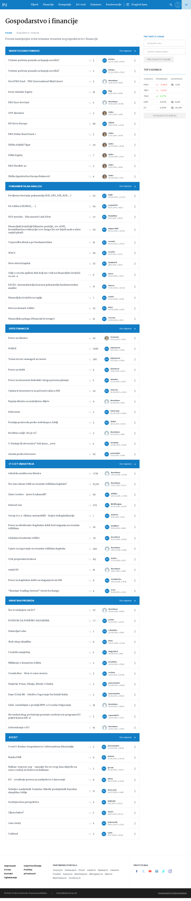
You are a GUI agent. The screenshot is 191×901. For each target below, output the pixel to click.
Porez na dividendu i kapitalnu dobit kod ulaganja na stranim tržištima (44, 527)
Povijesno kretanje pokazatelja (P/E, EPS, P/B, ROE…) (39, 196)
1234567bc (116, 579)
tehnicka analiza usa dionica (24, 473)
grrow (110, 768)
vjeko (111, 112)
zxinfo (111, 297)
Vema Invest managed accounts (27, 359)
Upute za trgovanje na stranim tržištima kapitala (36, 549)
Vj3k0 (113, 421)
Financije (48, 5)
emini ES (13, 570)
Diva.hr (82, 870)
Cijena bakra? (16, 813)
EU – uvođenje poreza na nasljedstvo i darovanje (36, 780)
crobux (111, 672)
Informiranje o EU (19, 728)
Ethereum (14, 412)
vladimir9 (112, 262)
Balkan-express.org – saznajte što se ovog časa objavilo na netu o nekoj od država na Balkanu (42, 768)
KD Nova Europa (17, 124)
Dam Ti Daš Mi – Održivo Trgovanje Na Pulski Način (38, 695)
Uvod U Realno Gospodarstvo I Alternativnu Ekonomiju (41, 747)
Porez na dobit (16, 370)
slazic (110, 812)
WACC (12, 253)
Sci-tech (81, 5)
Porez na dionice (18, 338)
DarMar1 (115, 526)
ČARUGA (111, 801)
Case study (14, 823)
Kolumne (95, 5)
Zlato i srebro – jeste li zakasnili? (27, 494)
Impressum (10, 866)
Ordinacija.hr (71, 870)
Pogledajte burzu (164, 115)
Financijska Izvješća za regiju (25, 298)
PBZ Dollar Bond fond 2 (22, 134)
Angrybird (113, 651)
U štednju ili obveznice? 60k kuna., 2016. (32, 444)
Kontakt (8, 873)
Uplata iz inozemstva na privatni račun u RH (34, 391)
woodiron (115, 537)
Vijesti (34, 5)
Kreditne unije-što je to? (22, 433)
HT (145, 107)
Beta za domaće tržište (21, 308)
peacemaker (114, 683)
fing (110, 91)
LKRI (146, 102)
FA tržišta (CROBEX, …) (22, 206)
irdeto (114, 558)
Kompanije (64, 5)
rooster (111, 318)
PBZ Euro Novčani (18, 102)
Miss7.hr (108, 874)
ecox (113, 590)
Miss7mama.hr (81, 874)
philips (114, 494)
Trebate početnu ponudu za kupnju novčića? (33, 60)
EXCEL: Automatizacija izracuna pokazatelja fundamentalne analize (43, 286)
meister (114, 515)
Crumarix (114, 337)
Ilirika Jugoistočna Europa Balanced (29, 176)
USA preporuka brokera (22, 559)
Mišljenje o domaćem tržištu (24, 663)
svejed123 (113, 205)
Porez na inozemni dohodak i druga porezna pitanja (38, 380)
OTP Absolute (16, 113)
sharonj (114, 390)
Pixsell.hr (57, 874)
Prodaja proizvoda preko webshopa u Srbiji (33, 422)
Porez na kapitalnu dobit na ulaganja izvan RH (35, 580)
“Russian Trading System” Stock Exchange (33, 591)
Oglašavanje (10, 877)
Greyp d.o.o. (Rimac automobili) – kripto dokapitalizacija (41, 516)
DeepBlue (112, 216)
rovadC (111, 241)
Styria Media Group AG (66, 893)
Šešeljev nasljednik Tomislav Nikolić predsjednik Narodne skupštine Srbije (42, 790)
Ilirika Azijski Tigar (19, 145)
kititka (111, 59)
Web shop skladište (19, 642)
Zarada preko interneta (22, 454)
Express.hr (68, 874)
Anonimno (113, 80)
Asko (110, 307)
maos (110, 274)
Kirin (110, 641)
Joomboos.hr (75, 878)
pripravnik (112, 822)
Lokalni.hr (91, 870)
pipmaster (115, 348)
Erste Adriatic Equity (20, 92)
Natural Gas (15, 505)
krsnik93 (112, 662)
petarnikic (115, 453)
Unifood (13, 834)
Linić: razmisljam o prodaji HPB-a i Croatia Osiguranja (39, 705)
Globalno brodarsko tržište (24, 538)
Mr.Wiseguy (116, 504)
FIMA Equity (15, 155)
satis (110, 833)
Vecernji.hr (58, 870)
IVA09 (111, 123)
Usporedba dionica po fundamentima (30, 242)
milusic (111, 756)
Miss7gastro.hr (96, 874)
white (110, 779)
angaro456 (113, 228)
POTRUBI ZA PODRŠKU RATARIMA (28, 621)
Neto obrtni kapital (19, 263)
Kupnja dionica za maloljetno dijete (28, 401)
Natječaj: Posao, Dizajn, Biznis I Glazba (30, 684)
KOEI (146, 84)
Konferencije (113, 5)
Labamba (112, 630)
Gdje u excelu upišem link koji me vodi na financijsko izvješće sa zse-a (44, 274)
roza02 (111, 252)
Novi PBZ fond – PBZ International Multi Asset (35, 81)
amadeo (114, 379)
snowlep (114, 443)
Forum (8, 33)
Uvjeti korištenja (32, 866)
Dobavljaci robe (17, 631)
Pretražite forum (158, 59)
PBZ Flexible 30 (17, 166)
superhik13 (113, 715)
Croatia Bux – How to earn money (27, 673)
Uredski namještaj (19, 652)
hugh (110, 195)
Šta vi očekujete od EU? (21, 610)
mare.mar (112, 790)
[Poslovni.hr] (4, 4)
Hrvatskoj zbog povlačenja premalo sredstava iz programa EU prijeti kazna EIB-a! (44, 716)
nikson (111, 285)
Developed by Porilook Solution (172, 893)
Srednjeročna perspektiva (23, 802)
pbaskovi (114, 369)
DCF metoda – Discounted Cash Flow (29, 217)
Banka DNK (15, 757)
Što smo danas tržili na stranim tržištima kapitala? (37, 484)
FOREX (12, 349)
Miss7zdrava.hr (60, 878)
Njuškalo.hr (103, 870)
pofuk (111, 620)
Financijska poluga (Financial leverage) (31, 319)
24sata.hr (114, 870)
